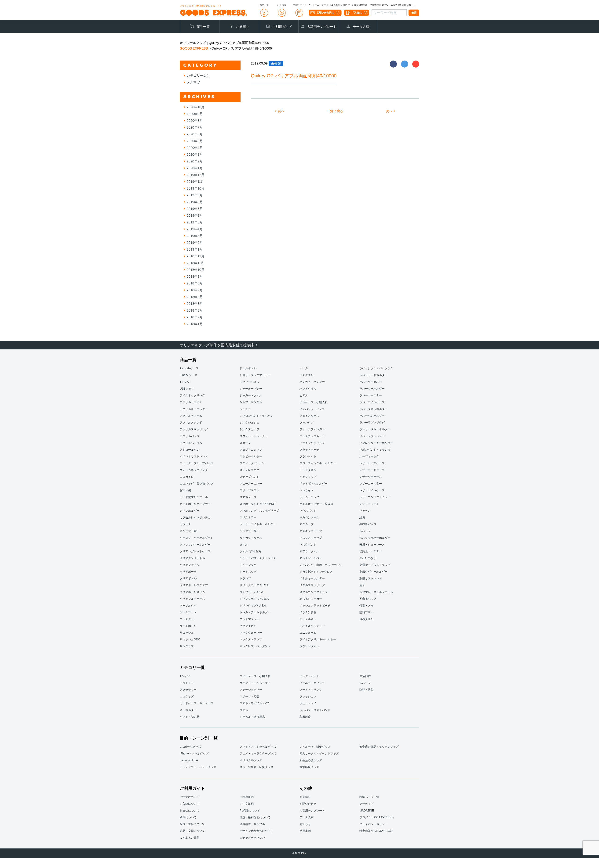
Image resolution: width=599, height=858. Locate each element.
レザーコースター (370, 483)
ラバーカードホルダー (373, 375)
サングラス (187, 646)
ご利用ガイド (282, 27)
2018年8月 (195, 283)
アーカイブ (366, 803)
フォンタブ (307, 422)
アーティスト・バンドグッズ (198, 767)
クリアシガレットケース (195, 551)
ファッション (308, 696)
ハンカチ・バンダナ (312, 382)
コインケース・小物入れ (255, 676)
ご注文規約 (247, 803)
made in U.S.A (189, 760)
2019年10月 (196, 188)
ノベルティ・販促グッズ (315, 746)
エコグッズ (187, 696)
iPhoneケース (188, 375)
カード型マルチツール (194, 497)
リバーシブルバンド (372, 436)
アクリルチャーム (191, 415)
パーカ (304, 368)
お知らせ (305, 824)
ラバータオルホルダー (373, 409)
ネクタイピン (248, 626)
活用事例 (305, 831)
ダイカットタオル (251, 537)
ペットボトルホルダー (314, 483)
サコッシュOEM (190, 639)
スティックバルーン (252, 463)
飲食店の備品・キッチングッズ (379, 746)
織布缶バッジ (367, 524)
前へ (281, 111)
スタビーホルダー (251, 456)
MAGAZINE (366, 810)
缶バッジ (365, 531)
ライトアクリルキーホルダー (318, 639)
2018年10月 (196, 270)
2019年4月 (195, 229)
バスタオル (307, 375)
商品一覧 (203, 27)
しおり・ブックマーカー (255, 375)
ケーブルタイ (188, 605)
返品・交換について (192, 831)
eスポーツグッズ (190, 746)
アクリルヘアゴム (191, 443)
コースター (187, 619)
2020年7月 (195, 127)
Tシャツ (185, 382)
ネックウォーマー (251, 632)
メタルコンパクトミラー (315, 592)
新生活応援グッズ (311, 760)
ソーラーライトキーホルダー (258, 524)
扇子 (362, 585)
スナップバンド (249, 476)
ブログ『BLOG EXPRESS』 (377, 817)
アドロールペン (189, 449)
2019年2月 (195, 242)
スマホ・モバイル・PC (254, 703)
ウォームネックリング (194, 470)
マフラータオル (309, 551)
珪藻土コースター (370, 551)
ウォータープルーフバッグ (196, 463)
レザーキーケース (370, 476)
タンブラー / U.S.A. (252, 592)
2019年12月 (196, 175)
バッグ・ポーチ (309, 676)
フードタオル (308, 470)
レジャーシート (369, 504)
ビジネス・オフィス (312, 683)
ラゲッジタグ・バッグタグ (376, 368)
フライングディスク (312, 443)
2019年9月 (195, 195)
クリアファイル (189, 565)
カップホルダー (189, 510)
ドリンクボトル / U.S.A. (254, 598)
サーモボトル (188, 626)
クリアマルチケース (192, 598)
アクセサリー (188, 689)
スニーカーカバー (251, 483)
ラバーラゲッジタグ (372, 422)
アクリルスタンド (191, 422)
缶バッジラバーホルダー (374, 537)
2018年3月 (195, 310)
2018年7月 (195, 290)
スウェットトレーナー (254, 436)
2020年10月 (196, 107)
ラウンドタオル (309, 646)
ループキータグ (369, 456)
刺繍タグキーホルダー (373, 571)
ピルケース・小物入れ (314, 402)
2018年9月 (195, 276)
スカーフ (245, 443)
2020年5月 (195, 141)
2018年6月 (195, 297)
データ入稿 (361, 27)
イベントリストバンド (194, 456)
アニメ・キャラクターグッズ (258, 753)
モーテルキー (308, 619)
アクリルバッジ (189, 436)
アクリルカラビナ (191, 402)
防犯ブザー (366, 612)
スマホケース (248, 497)
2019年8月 (195, 202)
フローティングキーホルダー (318, 463)
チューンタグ (248, 565)
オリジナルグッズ (251, 760)
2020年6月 (195, 134)
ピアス (304, 395)
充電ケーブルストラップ (374, 565)
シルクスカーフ (249, 429)
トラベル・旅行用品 (252, 716)
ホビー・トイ (308, 703)
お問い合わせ (308, 803)
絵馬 (362, 517)
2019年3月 (195, 236)
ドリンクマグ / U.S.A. (253, 605)
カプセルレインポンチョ (195, 517)
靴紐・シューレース (372, 544)
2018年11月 (195, 263)
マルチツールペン (311, 558)
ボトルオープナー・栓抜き (316, 504)
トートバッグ (248, 571)
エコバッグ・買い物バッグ (196, 483)
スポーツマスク (249, 490)
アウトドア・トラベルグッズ (258, 746)
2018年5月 (195, 303)
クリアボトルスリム (192, 592)
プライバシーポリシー (373, 824)
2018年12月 (196, 256)
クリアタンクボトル (192, 558)
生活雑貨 (365, 676)
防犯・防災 (366, 689)
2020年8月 (195, 120)
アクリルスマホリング (194, 429)
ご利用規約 (247, 797)
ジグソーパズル (249, 382)
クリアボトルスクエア (194, 585)
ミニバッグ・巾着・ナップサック (321, 565)
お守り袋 (185, 490)
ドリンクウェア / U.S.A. (254, 585)
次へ (389, 111)
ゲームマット (188, 612)
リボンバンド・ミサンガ (374, 449)
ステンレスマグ (249, 470)
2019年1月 (195, 249)
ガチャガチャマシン (252, 837)
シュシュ (245, 409)
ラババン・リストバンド (315, 710)
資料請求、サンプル (252, 824)
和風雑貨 (305, 716)
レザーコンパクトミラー (374, 497)
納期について (188, 817)
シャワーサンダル (251, 402)
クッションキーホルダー (195, 544)
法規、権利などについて (255, 817)
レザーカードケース (372, 470)
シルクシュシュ (249, 422)
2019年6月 (195, 215)
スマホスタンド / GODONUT (258, 504)
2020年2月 (195, 161)
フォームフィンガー (312, 429)
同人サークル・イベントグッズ (319, 753)
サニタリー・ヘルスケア (255, 683)
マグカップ (307, 524)
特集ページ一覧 (369, 797)
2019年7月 (195, 209)
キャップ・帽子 (189, 531)
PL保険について (250, 810)
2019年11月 (195, 181)
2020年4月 (195, 148)
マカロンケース (309, 517)
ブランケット (308, 456)
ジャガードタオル (251, 395)
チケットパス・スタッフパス (258, 558)
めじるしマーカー (311, 598)
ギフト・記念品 (189, 716)
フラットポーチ (309, 449)
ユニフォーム (308, 632)
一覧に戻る (335, 111)
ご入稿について (189, 803)
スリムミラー (248, 517)
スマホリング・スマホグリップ (259, 510)
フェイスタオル (309, 415)
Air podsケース (189, 368)
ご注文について (189, 797)
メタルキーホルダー (312, 578)
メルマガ (193, 82)
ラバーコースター (370, 395)
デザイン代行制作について (256, 831)
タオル (244, 544)
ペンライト (307, 490)
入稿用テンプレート (321, 27)
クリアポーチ (188, 571)
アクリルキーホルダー (194, 409)
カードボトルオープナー (195, 504)
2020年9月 (195, 114)
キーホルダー (188, 710)
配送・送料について (192, 824)
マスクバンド (308, 544)
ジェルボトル (248, 368)
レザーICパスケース (372, 463)
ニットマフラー (249, 619)
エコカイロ (187, 476)
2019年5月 (195, 222)
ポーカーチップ (309, 497)
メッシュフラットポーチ (315, 605)
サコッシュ (187, 632)
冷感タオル (366, 619)
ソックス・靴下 (249, 531)
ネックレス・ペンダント (255, 646)
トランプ (245, 578)
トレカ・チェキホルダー (255, 612)
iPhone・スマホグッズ (194, 753)
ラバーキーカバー (370, 382)
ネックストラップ (251, 639)
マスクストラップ (311, 537)
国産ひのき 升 (368, 558)
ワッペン (365, 510)
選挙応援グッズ (309, 767)
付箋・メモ (366, 605)
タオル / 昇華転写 (250, 551)
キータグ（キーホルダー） (196, 537)
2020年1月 (195, 168)
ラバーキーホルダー (372, 388)
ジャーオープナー (251, 388)
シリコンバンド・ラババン (256, 415)
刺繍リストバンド (370, 578)
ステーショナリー (251, 689)
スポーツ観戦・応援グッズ (256, 767)
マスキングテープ (311, 531)
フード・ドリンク (311, 689)
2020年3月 (195, 154)
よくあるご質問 (189, 837)
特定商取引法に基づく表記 (376, 831)
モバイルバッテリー (312, 626)
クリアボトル (188, 578)
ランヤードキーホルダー (374, 429)
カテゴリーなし (198, 75)
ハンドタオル (308, 388)
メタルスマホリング (312, 585)
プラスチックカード (312, 436)
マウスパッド (308, 510)
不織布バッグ (367, 598)
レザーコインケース (372, 490)
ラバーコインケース (372, 402)
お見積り (242, 27)
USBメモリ (187, 388)
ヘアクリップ (308, 476)
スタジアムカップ (251, 449)
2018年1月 (195, 324)
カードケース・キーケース (196, 703)
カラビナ (185, 524)
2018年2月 (195, 317)
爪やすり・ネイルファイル (376, 592)
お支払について (189, 810)
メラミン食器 (308, 612)
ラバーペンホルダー (372, 415)
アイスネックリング (192, 395)
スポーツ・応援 (249, 696)
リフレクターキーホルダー (376, 443)
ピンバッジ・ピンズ (312, 409)
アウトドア (187, 683)
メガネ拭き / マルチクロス (316, 571)
